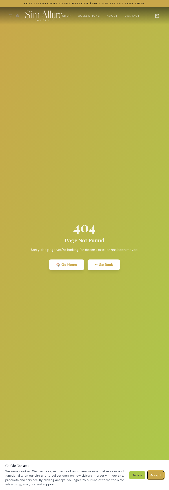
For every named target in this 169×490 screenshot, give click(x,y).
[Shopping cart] (157, 16)
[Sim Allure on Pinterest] (17, 16)
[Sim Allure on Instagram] (10, 16)
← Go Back (104, 264)
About (112, 16)
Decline (137, 475)
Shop (66, 16)
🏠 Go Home (66, 264)
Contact (132, 16)
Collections (89, 16)
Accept (155, 475)
